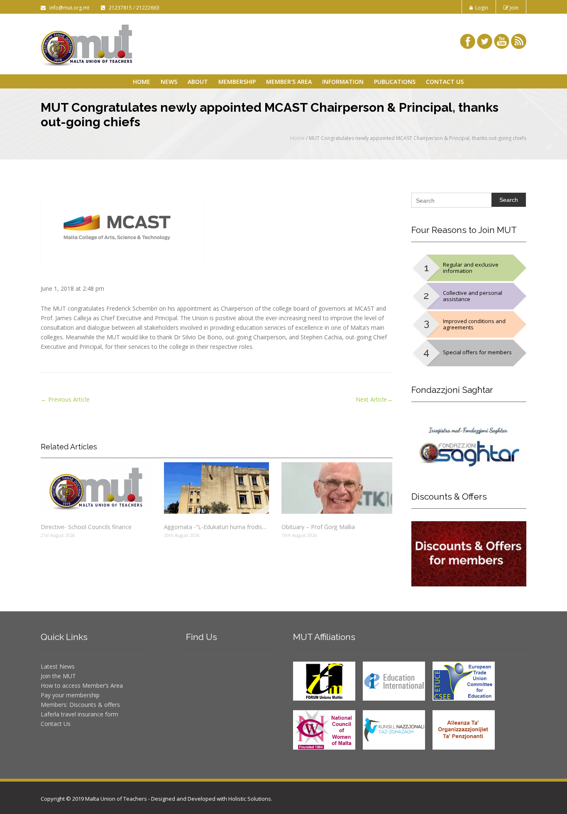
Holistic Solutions (249, 798)
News (169, 82)
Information (343, 82)
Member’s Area (289, 82)
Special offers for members (477, 352)
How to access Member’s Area (82, 685)
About (198, 82)
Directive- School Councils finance (86, 526)
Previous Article (65, 399)
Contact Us (445, 82)
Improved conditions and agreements (474, 324)
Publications (394, 82)
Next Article (374, 399)
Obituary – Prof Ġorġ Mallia (318, 526)
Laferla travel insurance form (79, 714)
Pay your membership (70, 695)
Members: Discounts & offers (80, 705)
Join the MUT (58, 676)
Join (513, 7)
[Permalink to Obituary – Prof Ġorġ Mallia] (336, 488)
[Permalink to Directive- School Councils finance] (96, 488)
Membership (237, 82)
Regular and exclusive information (471, 268)
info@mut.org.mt (68, 7)
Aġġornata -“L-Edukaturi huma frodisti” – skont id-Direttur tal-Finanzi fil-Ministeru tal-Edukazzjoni (216, 526)
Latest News (58, 666)
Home (141, 82)
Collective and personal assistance (472, 296)
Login (480, 7)
